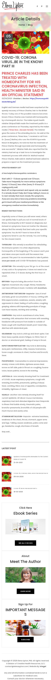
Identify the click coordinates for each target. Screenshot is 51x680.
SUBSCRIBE (25, 639)
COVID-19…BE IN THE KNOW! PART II (25, 488)
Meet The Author (25, 561)
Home (22, 24)
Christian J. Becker (21, 98)
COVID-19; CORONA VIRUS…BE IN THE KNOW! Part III (31, 473)
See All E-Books (25, 543)
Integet (43, 666)
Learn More (25, 591)
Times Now (13, 130)
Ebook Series (25, 513)
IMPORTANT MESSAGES (25, 612)
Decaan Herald (26, 130)
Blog (30, 24)
